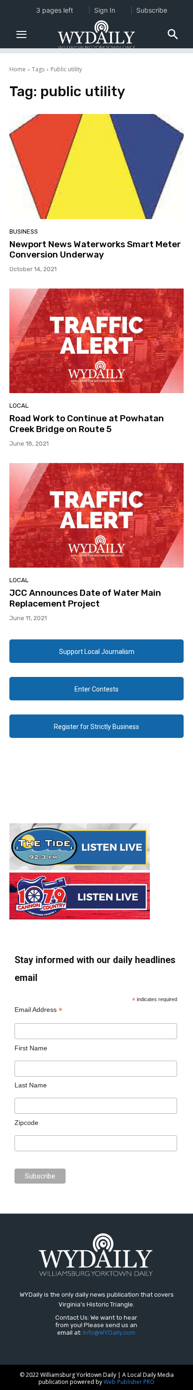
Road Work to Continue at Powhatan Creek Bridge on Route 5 (86, 423)
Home (17, 69)
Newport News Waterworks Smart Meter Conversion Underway (95, 249)
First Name (31, 1048)
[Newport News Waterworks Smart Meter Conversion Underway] (96, 166)
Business (23, 231)
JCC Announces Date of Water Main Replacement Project (85, 598)
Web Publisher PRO (129, 1382)
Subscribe (151, 10)
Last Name (31, 1085)
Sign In (104, 10)
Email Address (38, 1009)
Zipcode (26, 1122)
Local (19, 406)
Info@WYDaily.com (109, 1332)
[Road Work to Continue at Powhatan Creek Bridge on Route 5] (96, 341)
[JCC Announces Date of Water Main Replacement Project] (96, 515)
